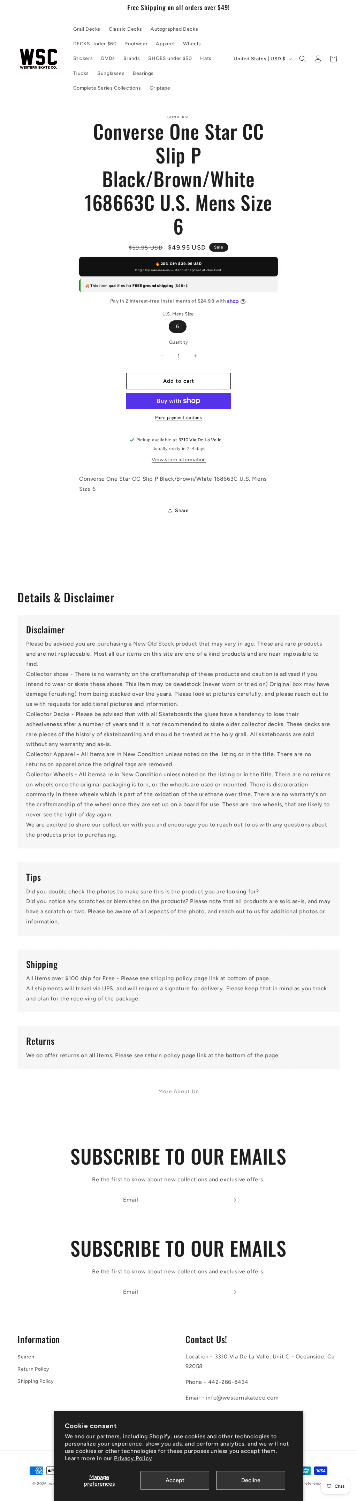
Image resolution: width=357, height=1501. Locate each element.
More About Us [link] (178, 1091)
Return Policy (33, 1369)
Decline (250, 1480)
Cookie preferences (305, 1483)
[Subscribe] (233, 1200)
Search (26, 1357)
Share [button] (182, 510)
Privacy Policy (133, 1458)
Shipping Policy (35, 1381)
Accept (175, 1480)
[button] (302, 59)
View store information (179, 460)
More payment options (178, 417)
